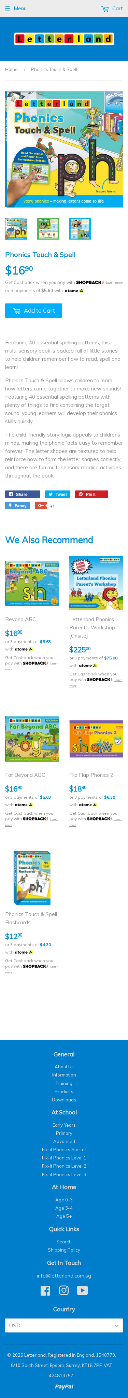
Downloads (64, 1099)
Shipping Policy (64, 1250)
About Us (64, 1066)
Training (64, 1083)
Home (11, 69)
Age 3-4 (64, 1208)
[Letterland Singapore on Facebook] (45, 1293)
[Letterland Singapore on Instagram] (64, 1293)
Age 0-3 (64, 1199)
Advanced (64, 1141)
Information (64, 1075)
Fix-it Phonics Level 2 (64, 1166)
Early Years (64, 1125)
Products (64, 1091)
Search (64, 1241)
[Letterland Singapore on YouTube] (82, 1293)
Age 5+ (64, 1216)
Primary (64, 1133)
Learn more (114, 282)
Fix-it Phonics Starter (64, 1149)
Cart (117, 8)
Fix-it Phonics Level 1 (64, 1157)
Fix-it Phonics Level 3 (64, 1174)
